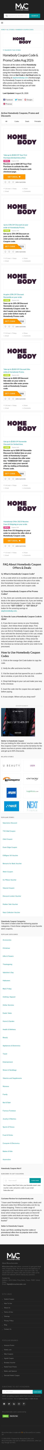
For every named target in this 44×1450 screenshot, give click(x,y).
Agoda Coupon (9, 1358)
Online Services (8, 1005)
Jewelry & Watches (9, 1119)
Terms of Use (8, 1312)
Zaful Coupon (7, 839)
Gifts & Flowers (8, 956)
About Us (7, 1308)
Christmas (6, 948)
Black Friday (7, 989)
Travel (5, 1054)
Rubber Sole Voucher (10, 904)
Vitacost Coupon (8, 888)
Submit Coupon (9, 1299)
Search (34, 16)
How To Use (8, 1303)
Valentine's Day (8, 972)
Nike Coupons (8, 1354)
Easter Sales (7, 1013)
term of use (34, 1399)
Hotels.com (8, 1350)
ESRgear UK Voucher (10, 855)
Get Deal (13, 177)
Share (26, 188)
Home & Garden (8, 1021)
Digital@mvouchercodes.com (16, 1284)
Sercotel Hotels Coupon (12, 1375)
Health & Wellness (9, 1029)
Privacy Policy (9, 1321)
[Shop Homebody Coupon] (22, 40)
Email (7, 191)
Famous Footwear (9, 1111)
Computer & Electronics (11, 1143)
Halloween (6, 980)
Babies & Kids (8, 1151)
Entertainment (8, 1062)
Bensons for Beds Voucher (12, 863)
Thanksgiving (7, 964)
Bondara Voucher (9, 1362)
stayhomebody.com (20, 78)
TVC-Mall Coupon (9, 831)
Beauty (5, 1037)
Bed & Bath (7, 1102)
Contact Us (7, 1329)
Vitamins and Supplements (12, 1078)
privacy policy (23, 1399)
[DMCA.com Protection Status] (10, 1416)
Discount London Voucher (12, 896)
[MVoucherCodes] (22, 7)
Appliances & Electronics (11, 1046)
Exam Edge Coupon (10, 847)
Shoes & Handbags (9, 1070)
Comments (27, 191)
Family (5, 1094)
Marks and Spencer (10, 1371)
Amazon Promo (9, 1345)
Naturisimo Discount (10, 823)
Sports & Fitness (8, 1127)
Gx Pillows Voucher (9, 880)
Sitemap (6, 1316)
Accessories (7, 940)
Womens (6, 1086)
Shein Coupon (8, 872)
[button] (8, 99)
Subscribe (35, 1180)
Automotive (7, 1159)
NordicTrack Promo (10, 1367)
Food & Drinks (8, 1135)
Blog (5, 1325)
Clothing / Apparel (9, 997)
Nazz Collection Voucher (11, 912)
